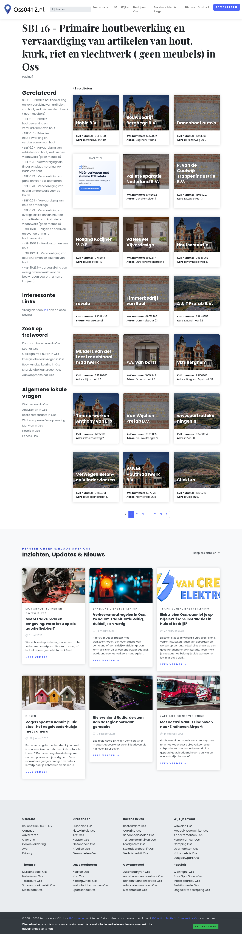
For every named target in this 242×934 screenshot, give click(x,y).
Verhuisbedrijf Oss (135, 853)
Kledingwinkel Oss (85, 881)
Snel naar (98, 7)
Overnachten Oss (186, 849)
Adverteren (227, 7)
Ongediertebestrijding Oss (192, 890)
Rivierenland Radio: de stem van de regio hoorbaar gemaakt (118, 722)
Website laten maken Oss (90, 885)
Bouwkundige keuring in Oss (41, 364)
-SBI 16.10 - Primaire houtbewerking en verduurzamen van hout (38, 137)
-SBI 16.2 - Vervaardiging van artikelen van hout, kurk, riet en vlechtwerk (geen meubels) (43, 152)
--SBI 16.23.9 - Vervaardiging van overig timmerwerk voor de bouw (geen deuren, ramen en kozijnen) (44, 274)
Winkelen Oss (183, 826)
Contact (203, 7)
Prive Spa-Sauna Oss (188, 876)
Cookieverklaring (34, 844)
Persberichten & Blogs (165, 9)
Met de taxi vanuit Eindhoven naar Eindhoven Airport (186, 724)
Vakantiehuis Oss (185, 853)
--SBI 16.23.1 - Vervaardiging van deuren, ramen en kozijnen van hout (44, 257)
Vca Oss (78, 876)
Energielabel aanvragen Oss (41, 370)
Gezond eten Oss (85, 853)
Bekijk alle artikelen (204, 553)
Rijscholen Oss (82, 826)
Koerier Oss (30, 349)
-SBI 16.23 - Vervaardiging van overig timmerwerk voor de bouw (42, 190)
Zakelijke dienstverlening (115, 608)
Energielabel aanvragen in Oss (43, 359)
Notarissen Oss (32, 876)
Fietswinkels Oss (84, 831)
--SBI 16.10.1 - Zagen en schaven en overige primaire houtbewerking (44, 233)
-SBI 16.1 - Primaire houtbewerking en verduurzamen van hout (38, 123)
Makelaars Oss (32, 890)
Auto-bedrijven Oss (136, 872)
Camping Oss (183, 844)
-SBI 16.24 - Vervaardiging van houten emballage (43, 202)
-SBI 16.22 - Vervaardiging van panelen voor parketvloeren (42, 178)
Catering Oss (132, 831)
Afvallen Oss (81, 849)
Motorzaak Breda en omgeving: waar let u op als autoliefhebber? (51, 624)
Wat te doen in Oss (35, 404)
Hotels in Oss (31, 431)
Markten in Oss (32, 426)
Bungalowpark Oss (186, 858)
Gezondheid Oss (84, 844)
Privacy (27, 853)
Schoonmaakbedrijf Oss (38, 885)
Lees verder (37, 657)
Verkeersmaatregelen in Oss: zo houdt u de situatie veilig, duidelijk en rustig (119, 619)
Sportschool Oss (84, 890)
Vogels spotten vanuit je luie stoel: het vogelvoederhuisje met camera (51, 727)
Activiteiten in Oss (34, 410)
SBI (116, 7)
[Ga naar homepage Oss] (23, 9)
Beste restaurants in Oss (39, 415)
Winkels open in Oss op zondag (43, 420)
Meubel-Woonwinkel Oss (191, 831)
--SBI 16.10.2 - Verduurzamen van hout (45, 245)
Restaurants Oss (134, 826)
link (45, 310)
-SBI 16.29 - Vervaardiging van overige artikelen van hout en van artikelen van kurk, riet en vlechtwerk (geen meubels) (42, 217)
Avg (24, 849)
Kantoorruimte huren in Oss (41, 343)
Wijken (125, 7)
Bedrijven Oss (140, 9)
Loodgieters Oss (134, 844)
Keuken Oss (81, 872)
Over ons (28, 840)
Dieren (31, 716)
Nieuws (190, 7)
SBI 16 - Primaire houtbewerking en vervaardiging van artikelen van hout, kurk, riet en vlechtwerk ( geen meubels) (45, 107)
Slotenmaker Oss (135, 890)
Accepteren (206, 926)
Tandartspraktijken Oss (139, 840)
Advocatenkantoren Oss (140, 885)
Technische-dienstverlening (185, 608)
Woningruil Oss (184, 872)
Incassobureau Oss (187, 881)
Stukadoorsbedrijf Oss (138, 849)
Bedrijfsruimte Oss (186, 885)
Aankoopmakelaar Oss (38, 375)
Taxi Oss (78, 835)
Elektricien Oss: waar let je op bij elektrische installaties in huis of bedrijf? (186, 619)
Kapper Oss (81, 840)
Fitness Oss (30, 436)
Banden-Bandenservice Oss (142, 881)
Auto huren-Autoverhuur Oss (143, 876)
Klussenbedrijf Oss (34, 872)
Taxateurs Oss (32, 881)
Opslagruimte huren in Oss (40, 354)
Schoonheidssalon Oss (138, 835)
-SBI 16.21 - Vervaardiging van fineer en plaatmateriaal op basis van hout (42, 166)
